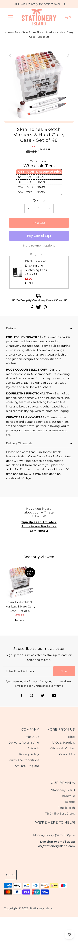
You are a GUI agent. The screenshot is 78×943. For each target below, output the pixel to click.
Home (8, 32)
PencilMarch (66, 807)
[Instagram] (31, 696)
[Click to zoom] (67, 55)
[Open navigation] (10, 17)
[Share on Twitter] (39, 308)
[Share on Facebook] (32, 308)
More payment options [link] (39, 245)
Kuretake (68, 795)
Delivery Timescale (19, 443)
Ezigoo (70, 801)
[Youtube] (54, 696)
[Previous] (10, 55)
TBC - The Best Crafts (60, 813)
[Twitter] (42, 696)
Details (11, 328)
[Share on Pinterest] (45, 308)
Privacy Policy (29, 754)
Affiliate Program (27, 765)
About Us (32, 736)
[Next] (20, 55)
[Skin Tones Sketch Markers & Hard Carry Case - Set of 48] (20, 582)
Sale (17, 32)
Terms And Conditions (23, 760)
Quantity (39, 200)
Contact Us (67, 754)
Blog (71, 736)
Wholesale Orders (62, 748)
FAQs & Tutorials (63, 742)
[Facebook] (21, 696)
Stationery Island (63, 790)
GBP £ (10, 874)
